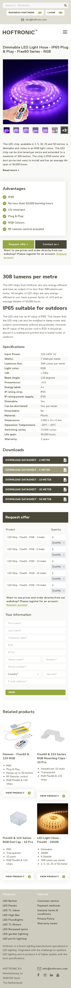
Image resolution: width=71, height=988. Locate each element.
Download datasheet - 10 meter (28, 479)
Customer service (48, 901)
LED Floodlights (13, 920)
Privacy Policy (45, 918)
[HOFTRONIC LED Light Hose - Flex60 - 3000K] (52, 818)
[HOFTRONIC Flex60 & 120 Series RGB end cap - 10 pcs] (18, 818)
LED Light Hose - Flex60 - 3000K (49, 840)
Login (51, 12)
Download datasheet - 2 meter (27, 460)
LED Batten (10, 901)
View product (15, 792)
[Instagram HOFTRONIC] (47, 974)
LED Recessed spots (15, 929)
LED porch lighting (15, 938)
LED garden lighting (15, 934)
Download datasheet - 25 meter (28, 489)
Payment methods (48, 905)
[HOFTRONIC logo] (20, 31)
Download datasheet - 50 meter (28, 499)
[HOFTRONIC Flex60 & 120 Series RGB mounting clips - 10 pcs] (52, 735)
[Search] (65, 5)
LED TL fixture (12, 924)
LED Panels (10, 905)
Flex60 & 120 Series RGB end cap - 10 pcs (18, 840)
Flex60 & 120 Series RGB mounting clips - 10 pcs (52, 758)
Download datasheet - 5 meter (27, 470)
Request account (16, 605)
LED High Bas (11, 915)
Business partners (21, 12)
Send (11, 692)
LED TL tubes (11, 910)
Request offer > (18, 244)
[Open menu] (65, 32)
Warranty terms (47, 923)
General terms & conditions (47, 912)
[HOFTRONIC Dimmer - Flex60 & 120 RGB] (18, 735)
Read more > (11, 170)
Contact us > (51, 244)
